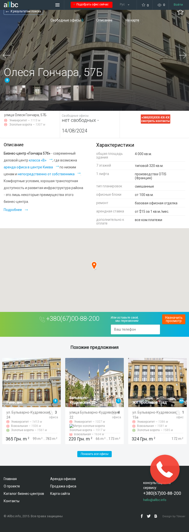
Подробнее (13, 210)
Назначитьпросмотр (174, 319)
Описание (104, 20)
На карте (132, 20)
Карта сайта (60, 494)
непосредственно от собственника (46, 174)
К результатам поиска (26, 11)
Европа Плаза (144, 402)
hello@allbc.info (154, 500)
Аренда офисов (63, 479)
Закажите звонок (165, 469)
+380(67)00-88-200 (72, 318)
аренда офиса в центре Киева (28, 167)
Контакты (11, 501)
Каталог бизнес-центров (24, 494)
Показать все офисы (95, 454)
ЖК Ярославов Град (87, 402)
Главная (10, 479)
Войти (178, 4)
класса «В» (38, 160)
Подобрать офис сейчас (91, 4)
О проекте (12, 486)
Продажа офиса (63, 486)
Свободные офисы (65, 20)
